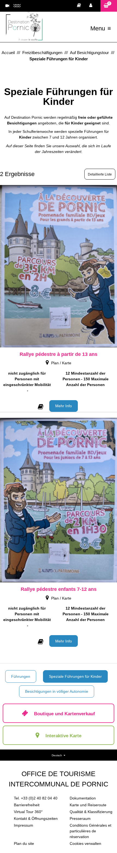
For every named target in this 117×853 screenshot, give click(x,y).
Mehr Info (63, 406)
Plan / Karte (61, 363)
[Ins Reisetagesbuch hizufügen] (41, 405)
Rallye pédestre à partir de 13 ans (58, 354)
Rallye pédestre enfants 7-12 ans (59, 589)
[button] (108, 6)
